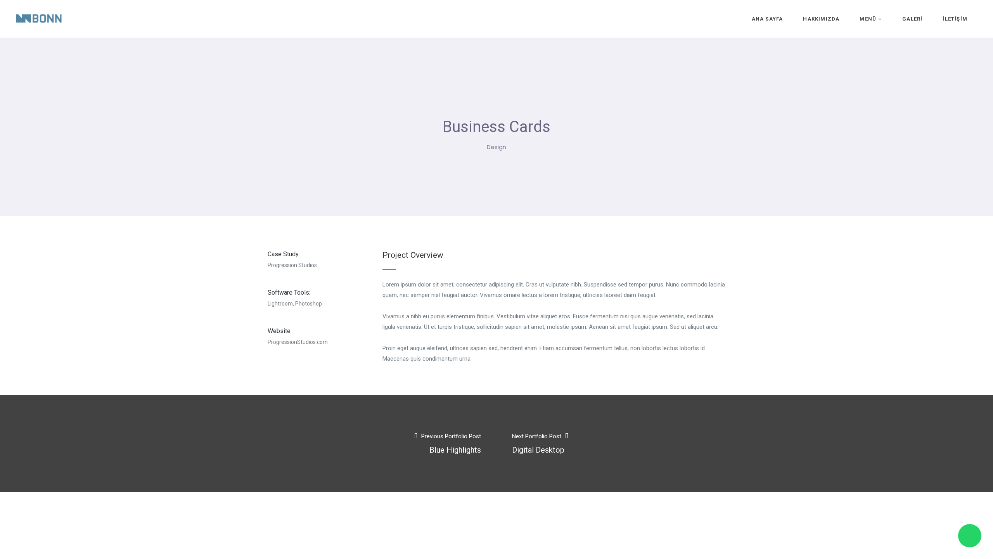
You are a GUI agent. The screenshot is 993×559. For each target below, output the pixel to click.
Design (496, 147)
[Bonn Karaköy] (39, 18)
